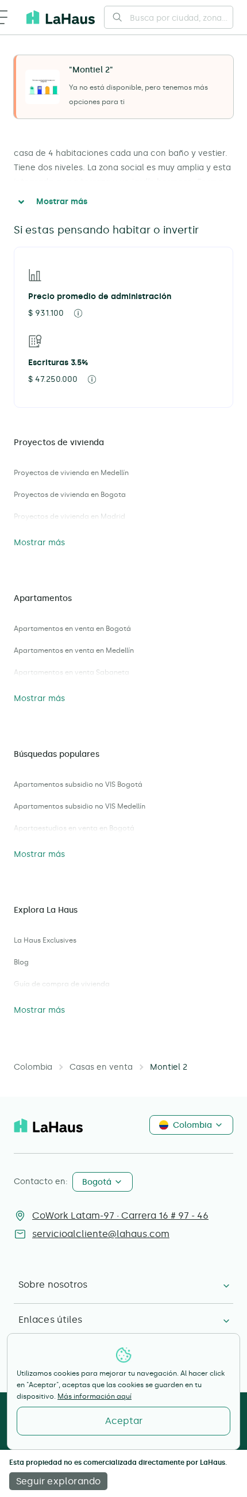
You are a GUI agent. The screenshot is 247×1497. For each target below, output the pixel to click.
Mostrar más (61, 201)
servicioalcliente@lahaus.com (100, 1233)
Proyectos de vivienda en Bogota (70, 495)
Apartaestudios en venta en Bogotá (74, 828)
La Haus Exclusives (45, 940)
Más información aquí (94, 1396)
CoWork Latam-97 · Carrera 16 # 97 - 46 (120, 1215)
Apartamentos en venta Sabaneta (71, 672)
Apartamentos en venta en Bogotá (72, 629)
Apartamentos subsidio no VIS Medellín (79, 806)
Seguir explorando (58, 1481)
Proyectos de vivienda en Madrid (69, 516)
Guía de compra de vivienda (62, 984)
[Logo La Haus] (60, 17)
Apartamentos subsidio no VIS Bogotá (78, 784)
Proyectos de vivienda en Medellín (71, 473)
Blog (21, 962)
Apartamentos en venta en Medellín (74, 650)
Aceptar (123, 1420)
